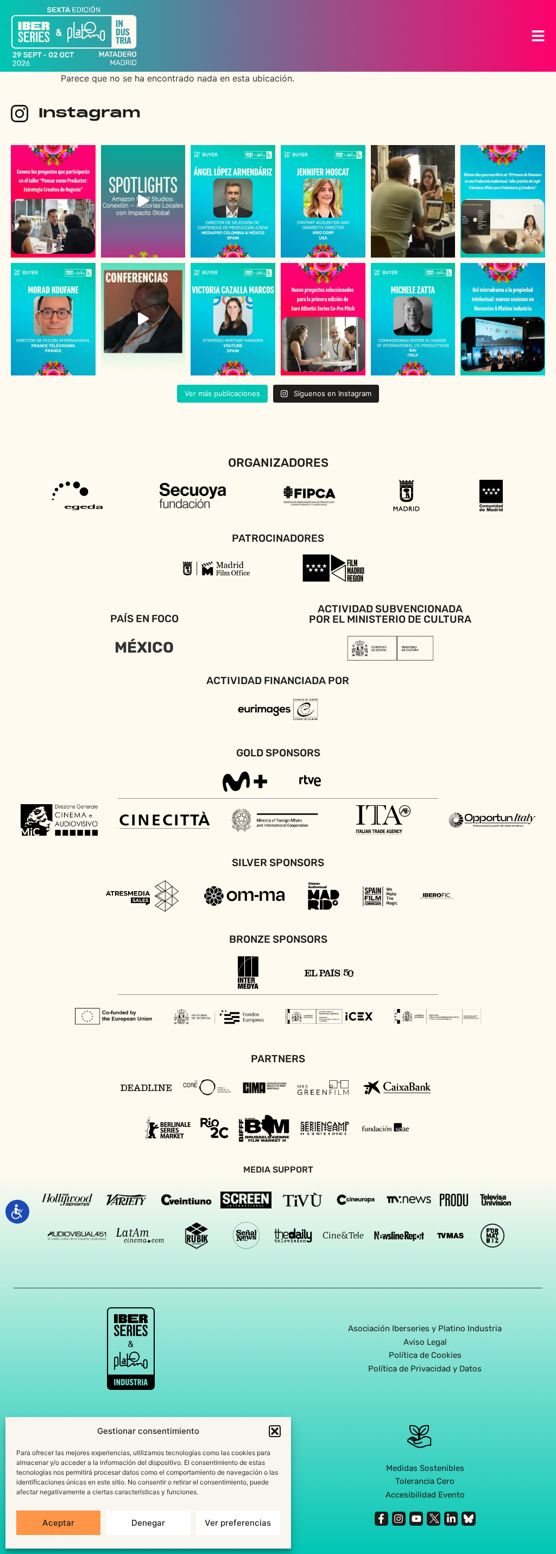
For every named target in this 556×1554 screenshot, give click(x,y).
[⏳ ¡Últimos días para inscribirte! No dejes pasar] (502, 201)
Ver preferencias (238, 1523)
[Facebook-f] (381, 1518)
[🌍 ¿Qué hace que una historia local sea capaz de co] (143, 201)
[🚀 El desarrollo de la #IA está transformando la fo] (143, 319)
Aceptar (58, 1523)
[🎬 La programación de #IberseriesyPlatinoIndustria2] (502, 319)
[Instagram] (399, 1518)
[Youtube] (416, 1518)
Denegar (148, 1523)
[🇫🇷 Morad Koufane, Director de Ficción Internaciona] (53, 319)
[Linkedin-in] (451, 1518)
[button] (274, 1431)
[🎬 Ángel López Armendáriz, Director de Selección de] (233, 201)
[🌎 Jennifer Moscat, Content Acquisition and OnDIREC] (323, 201)
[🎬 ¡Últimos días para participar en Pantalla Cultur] (413, 201)
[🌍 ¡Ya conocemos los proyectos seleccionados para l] (323, 319)
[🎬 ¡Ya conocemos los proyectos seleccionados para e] (53, 201)
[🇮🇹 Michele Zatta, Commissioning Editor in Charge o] (413, 319)
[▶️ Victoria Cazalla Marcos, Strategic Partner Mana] (233, 319)
